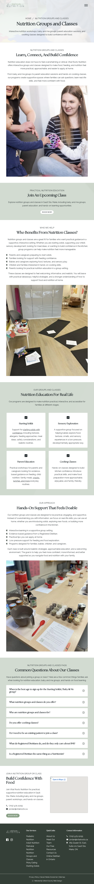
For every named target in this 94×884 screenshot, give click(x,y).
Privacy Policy (34, 877)
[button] (47, 690)
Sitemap (62, 877)
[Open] (86, 5)
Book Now (47, 212)
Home (28, 18)
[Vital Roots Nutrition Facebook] (7, 840)
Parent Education (26, 462)
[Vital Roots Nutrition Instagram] (11, 840)
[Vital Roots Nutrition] (15, 5)
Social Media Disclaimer (49, 877)
